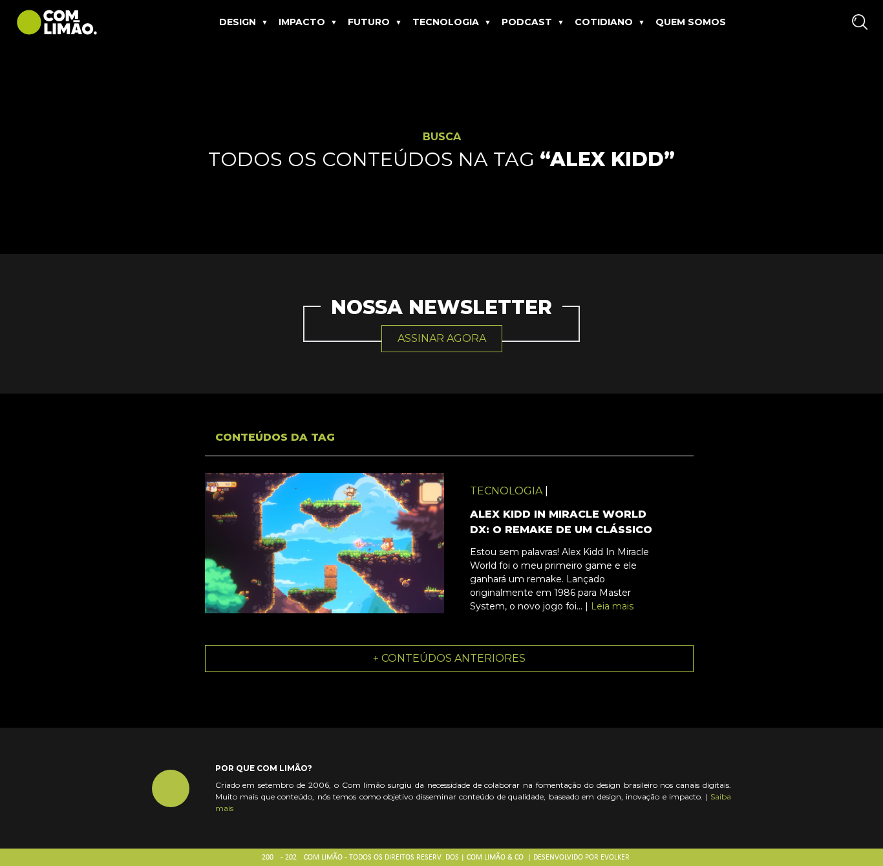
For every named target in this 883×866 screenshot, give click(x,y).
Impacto (302, 22)
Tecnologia (445, 22)
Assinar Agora (442, 338)
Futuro (369, 22)
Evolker (615, 857)
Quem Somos (690, 22)
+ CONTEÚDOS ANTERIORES (449, 658)
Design (237, 22)
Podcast (527, 22)
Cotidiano (604, 22)
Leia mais (612, 606)
